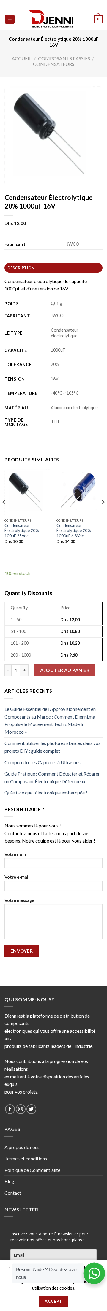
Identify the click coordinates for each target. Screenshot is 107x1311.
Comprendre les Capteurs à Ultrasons (42, 762)
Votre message (19, 900)
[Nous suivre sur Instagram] (21, 1109)
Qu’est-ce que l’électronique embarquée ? (46, 792)
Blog (9, 1181)
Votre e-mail (16, 877)
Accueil (22, 58)
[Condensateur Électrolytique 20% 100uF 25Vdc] (27, 492)
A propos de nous (22, 1147)
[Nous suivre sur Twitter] (31, 1109)
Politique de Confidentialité (32, 1170)
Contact (12, 1193)
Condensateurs (53, 64)
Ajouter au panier (64, 670)
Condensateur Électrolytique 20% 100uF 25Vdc (21, 530)
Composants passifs (64, 58)
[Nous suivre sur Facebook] (10, 1109)
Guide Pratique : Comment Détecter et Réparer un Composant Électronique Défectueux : (52, 777)
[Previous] (4, 514)
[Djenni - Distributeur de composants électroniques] (53, 19)
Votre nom (15, 854)
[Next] (103, 514)
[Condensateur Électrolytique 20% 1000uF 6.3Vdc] (79, 492)
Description (21, 268)
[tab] (53, 268)
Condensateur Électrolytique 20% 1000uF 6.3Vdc (73, 530)
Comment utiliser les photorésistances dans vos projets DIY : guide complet (52, 747)
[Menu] (10, 19)
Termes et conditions (25, 1158)
